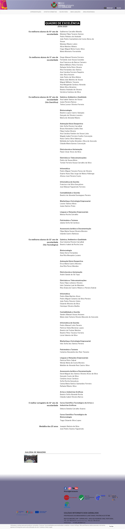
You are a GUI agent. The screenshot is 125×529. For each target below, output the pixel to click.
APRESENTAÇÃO (35, 12)
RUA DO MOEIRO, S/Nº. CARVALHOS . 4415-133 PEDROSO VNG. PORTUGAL (88, 518)
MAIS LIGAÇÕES (75, 12)
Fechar (111, 526)
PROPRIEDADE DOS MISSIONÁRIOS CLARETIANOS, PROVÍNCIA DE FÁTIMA (87, 515)
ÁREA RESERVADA (89, 12)
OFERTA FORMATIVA (50, 12)
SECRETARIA (63, 12)
